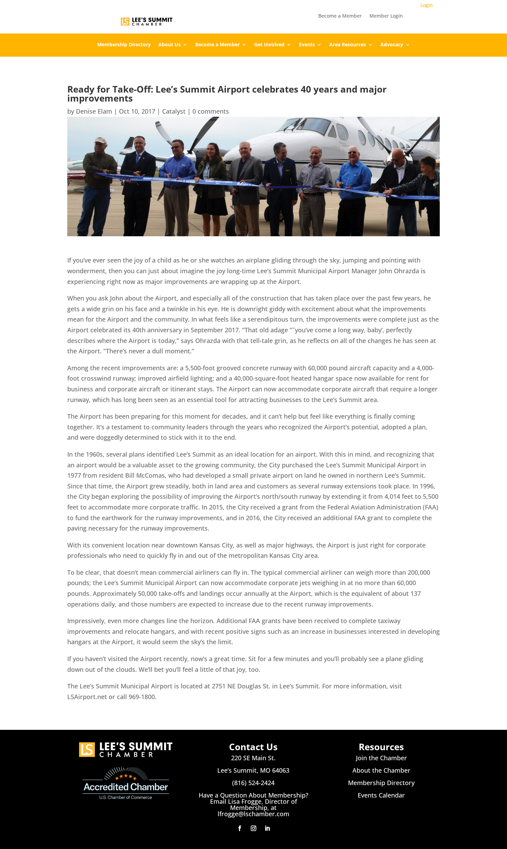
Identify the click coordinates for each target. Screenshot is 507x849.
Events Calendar (381, 795)
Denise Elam (94, 111)
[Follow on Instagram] (253, 828)
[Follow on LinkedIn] (267, 828)
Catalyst (174, 111)
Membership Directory (124, 45)
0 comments (210, 111)
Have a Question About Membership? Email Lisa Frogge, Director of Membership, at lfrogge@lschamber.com (253, 804)
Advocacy (391, 45)
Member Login (386, 16)
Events (307, 45)
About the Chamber (381, 770)
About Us (169, 45)
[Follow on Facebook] (239, 828)
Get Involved (269, 45)
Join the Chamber (381, 758)
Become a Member (340, 16)
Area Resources (347, 45)
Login (426, 5)
